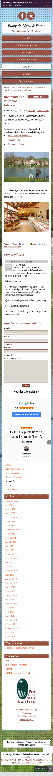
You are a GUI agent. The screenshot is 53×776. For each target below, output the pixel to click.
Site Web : (8, 347)
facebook (25, 244)
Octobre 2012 (11, 624)
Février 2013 (11, 619)
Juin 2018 (9, 574)
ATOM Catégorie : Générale (18, 672)
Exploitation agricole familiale (20, 135)
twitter (44, 244)
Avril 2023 (10, 513)
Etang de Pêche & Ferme (26, 25)
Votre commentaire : (12, 358)
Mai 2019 (9, 566)
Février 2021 (11, 537)
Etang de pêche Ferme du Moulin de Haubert (26, 87)
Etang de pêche (26, 52)
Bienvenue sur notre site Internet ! (21, 90)
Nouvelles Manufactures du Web (19, 647)
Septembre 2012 (12, 628)
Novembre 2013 (12, 607)
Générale (6, 90)
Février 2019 (11, 570)
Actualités (27, 66)
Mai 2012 (9, 632)
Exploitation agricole (26, 45)
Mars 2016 (10, 591)
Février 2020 (11, 558)
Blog (42, 87)
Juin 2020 (9, 545)
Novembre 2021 (12, 525)
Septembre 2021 (12, 529)
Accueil (26, 38)
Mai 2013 (9, 611)
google (34, 244)
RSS (7, 660)
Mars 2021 (10, 533)
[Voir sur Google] (26, 448)
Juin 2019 (9, 562)
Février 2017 (11, 582)
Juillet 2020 (10, 541)
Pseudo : (7, 328)
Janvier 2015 (11, 595)
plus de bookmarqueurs (12, 247)
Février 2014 (11, 603)
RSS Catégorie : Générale (16, 664)
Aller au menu (38, 2)
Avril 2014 (10, 599)
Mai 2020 (9, 550)
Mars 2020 (10, 554)
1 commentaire (43, 110)
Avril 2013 (10, 615)
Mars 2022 (10, 521)
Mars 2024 (10, 509)
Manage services (40, 768)
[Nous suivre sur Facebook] (22, 19)
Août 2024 (10, 504)
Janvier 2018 (11, 578)
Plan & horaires (26, 80)
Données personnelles (26, 745)
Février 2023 (11, 517)
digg (16, 244)
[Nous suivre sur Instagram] (31, 19)
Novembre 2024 (12, 500)
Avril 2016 (10, 587)
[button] (4, 442)
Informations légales (15, 742)
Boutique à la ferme (26, 59)
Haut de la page (50, 740)
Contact (27, 73)
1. (6, 261)
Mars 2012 (10, 636)
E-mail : (7, 336)
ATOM (8, 668)
